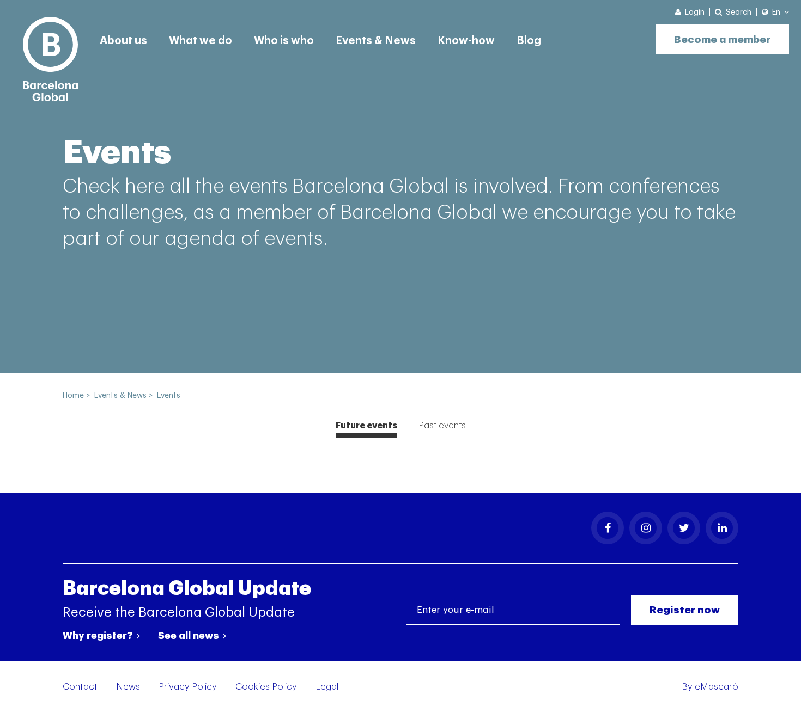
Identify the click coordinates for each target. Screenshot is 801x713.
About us (123, 40)
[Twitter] (684, 528)
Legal (326, 686)
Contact (80, 686)
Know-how (466, 40)
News (128, 686)
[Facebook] (607, 528)
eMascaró (716, 686)
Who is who (284, 40)
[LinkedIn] (722, 528)
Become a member (722, 39)
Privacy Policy (188, 686)
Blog (529, 40)
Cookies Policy (266, 686)
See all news (189, 636)
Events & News (376, 40)
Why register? (99, 636)
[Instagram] (645, 528)
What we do (200, 40)
